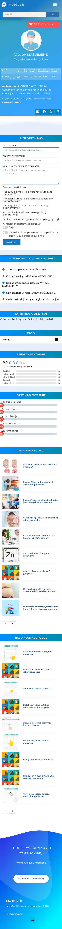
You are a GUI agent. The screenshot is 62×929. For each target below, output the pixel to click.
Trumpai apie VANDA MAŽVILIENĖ (26, 269)
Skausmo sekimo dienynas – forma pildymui (38, 724)
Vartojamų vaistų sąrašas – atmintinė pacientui (37, 795)
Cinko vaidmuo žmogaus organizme (36, 554)
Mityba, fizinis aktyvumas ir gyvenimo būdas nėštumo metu (40, 590)
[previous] (5, 623)
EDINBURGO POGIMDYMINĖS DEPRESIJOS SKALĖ (38, 777)
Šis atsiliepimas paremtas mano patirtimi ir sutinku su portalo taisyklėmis (33, 234)
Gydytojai (18, 99)
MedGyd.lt (14, 901)
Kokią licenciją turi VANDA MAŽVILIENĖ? (30, 276)
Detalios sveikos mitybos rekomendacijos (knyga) (36, 706)
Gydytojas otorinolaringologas (38, 99)
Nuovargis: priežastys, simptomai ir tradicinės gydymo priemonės (40, 607)
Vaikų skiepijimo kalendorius (38, 759)
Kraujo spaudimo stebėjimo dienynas (37, 652)
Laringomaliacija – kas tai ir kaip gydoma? (40, 465)
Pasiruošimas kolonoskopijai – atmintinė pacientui (39, 483)
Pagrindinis (7, 99)
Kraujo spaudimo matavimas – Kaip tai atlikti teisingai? (39, 536)
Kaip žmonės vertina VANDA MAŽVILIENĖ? (31, 292)
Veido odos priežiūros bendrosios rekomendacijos (40, 518)
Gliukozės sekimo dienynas (37, 688)
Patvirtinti (11, 242)
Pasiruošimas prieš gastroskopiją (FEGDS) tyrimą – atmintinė (40, 501)
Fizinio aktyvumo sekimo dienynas (36, 741)
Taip (11, 227)
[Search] (52, 14)
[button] (55, 4)
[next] (12, 623)
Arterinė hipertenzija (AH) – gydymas (37, 572)
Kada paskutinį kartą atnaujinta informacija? (32, 299)
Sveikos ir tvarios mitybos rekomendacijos (36, 670)
